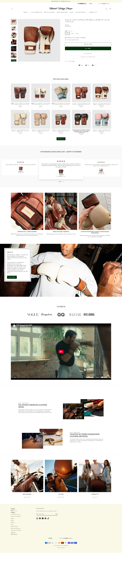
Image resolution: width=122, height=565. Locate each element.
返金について (14, 510)
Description (88, 53)
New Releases (62, 12)
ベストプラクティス (15, 514)
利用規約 (13, 508)
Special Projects (14, 526)
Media (12, 520)
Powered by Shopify (61, 547)
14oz (72, 33)
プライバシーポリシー (16, 516)
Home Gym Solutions (15, 528)
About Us (93, 12)
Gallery (12, 518)
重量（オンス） (69, 31)
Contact (95, 497)
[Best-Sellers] (27, 476)
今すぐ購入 (88, 48)
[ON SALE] (61, 476)
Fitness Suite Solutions (16, 530)
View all (61, 138)
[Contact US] (95, 476)
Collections (81, 12)
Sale (71, 12)
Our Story (12, 277)
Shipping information (88, 56)
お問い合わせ (14, 534)
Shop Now (27, 497)
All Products (36, 12)
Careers (12, 522)
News (12, 524)
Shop (26, 12)
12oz (67, 33)
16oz (77, 33)
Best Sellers (49, 12)
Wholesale (13, 532)
